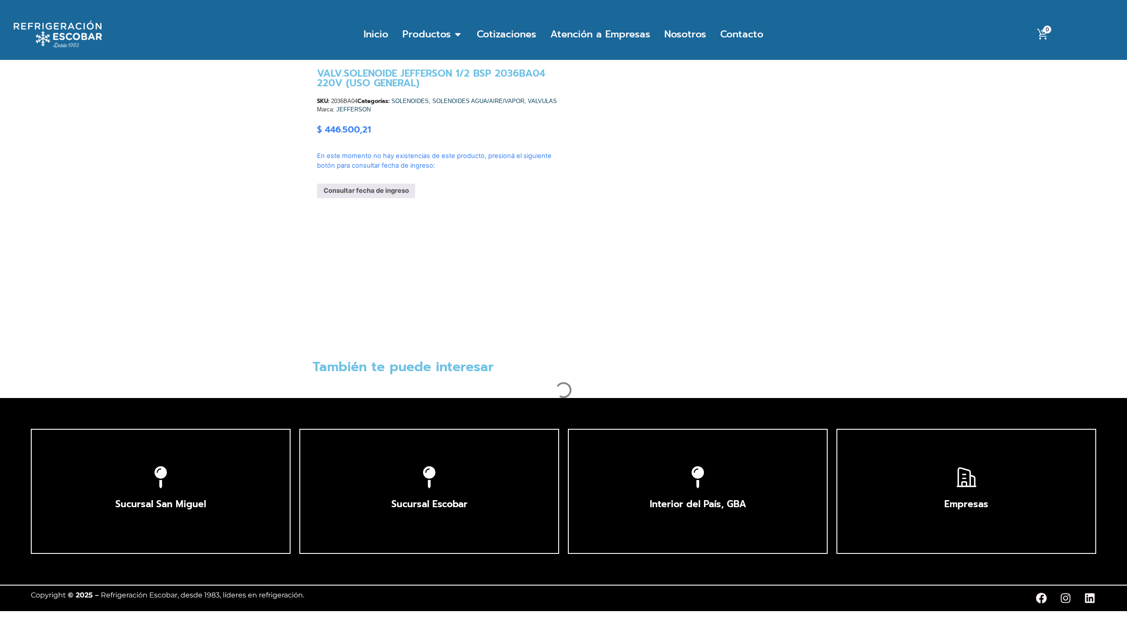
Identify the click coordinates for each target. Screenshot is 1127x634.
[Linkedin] (1090, 598)
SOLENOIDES (410, 101)
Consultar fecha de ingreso (366, 191)
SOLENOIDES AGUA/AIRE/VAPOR (478, 101)
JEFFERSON (353, 109)
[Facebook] (1041, 598)
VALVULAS (542, 101)
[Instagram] (1065, 598)
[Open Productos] (458, 34)
